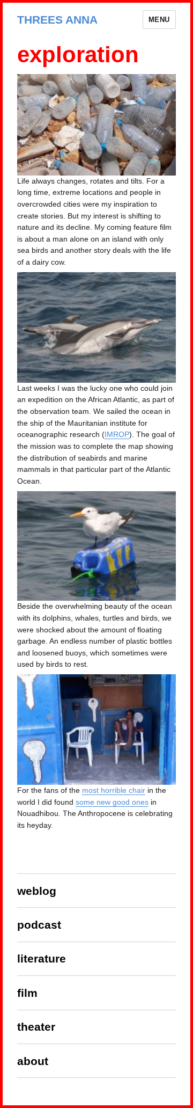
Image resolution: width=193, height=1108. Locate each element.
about (32, 1061)
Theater (36, 1026)
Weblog (36, 891)
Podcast (39, 925)
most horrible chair (113, 790)
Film (27, 993)
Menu (159, 20)
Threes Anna (57, 19)
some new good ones (112, 802)
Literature (41, 958)
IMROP (117, 434)
